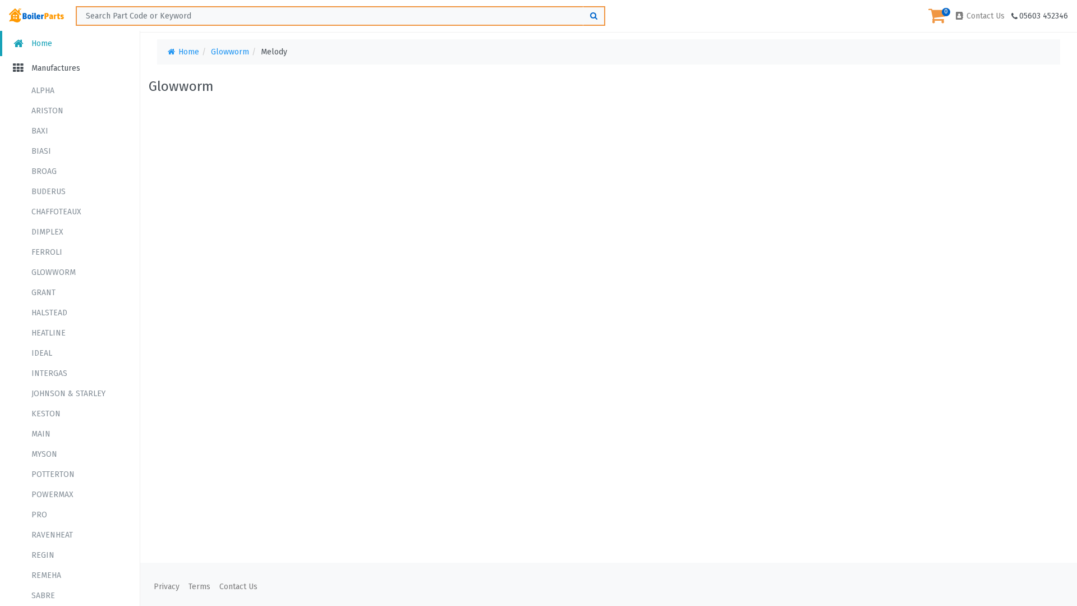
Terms (199, 586)
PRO (39, 515)
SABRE (43, 595)
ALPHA (42, 90)
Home (40, 43)
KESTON (46, 414)
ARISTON (47, 111)
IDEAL (41, 353)
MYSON (44, 454)
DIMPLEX (47, 232)
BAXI (39, 131)
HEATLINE (48, 333)
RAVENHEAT (52, 535)
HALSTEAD (49, 313)
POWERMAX (52, 494)
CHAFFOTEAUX (56, 212)
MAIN (40, 434)
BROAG (44, 171)
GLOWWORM (53, 272)
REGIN (42, 555)
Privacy (167, 586)
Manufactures (54, 68)
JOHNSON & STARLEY (68, 393)
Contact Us (984, 16)
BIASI (41, 151)
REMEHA (46, 575)
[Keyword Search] (594, 16)
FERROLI (46, 252)
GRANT (43, 292)
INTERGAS (49, 373)
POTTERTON (53, 474)
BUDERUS (48, 191)
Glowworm (230, 52)
